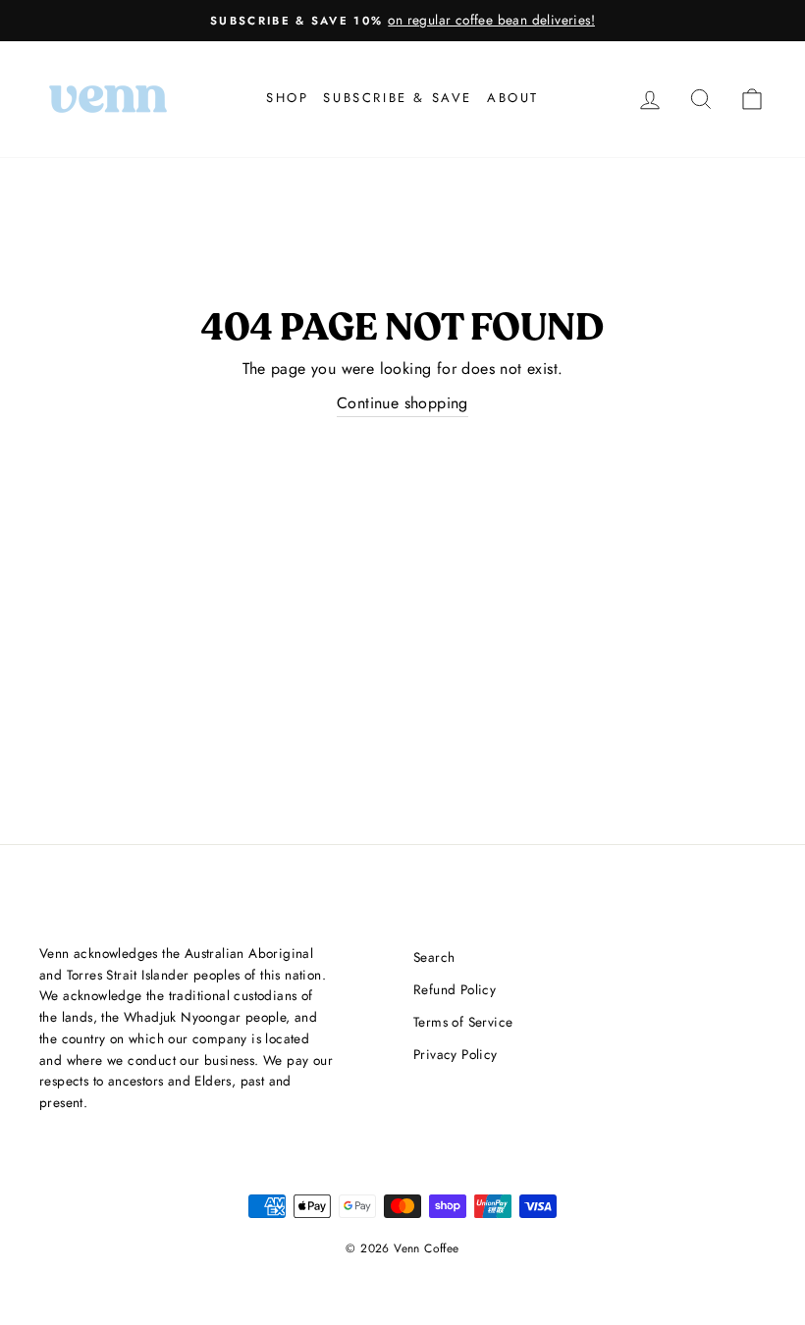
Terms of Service (462, 1022)
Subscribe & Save (397, 97)
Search (434, 957)
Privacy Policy (455, 1054)
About (513, 97)
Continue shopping (402, 403)
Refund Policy (454, 989)
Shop (287, 97)
